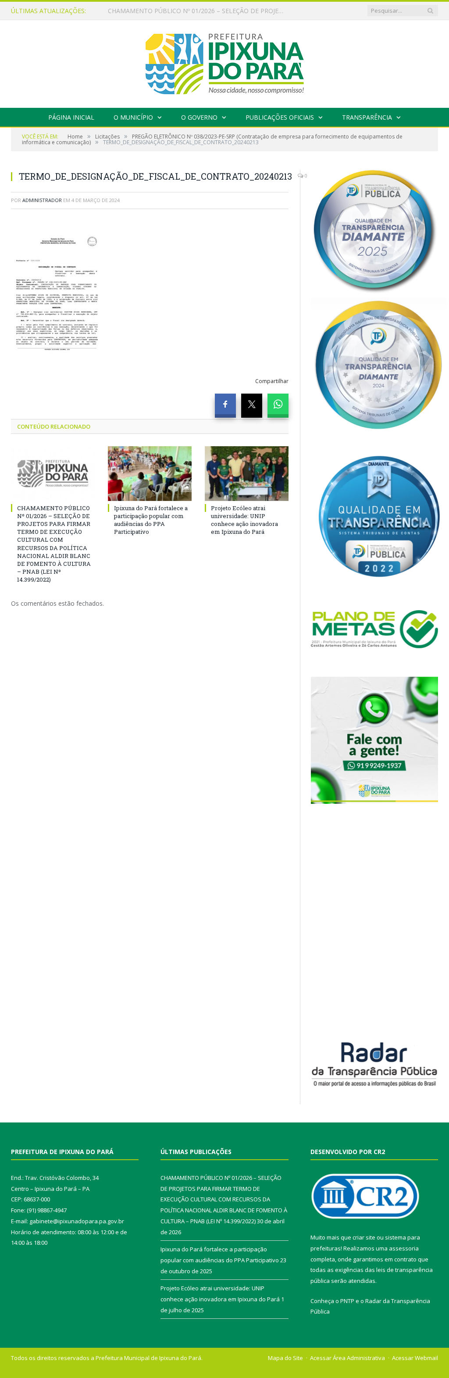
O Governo (199, 117)
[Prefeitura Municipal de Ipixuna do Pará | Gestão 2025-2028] (224, 62)
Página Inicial (71, 117)
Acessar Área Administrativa (347, 1358)
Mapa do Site (285, 1358)
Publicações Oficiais (280, 117)
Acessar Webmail (415, 1358)
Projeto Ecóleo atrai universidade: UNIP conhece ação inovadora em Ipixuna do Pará (244, 520)
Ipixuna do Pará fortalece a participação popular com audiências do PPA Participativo (198, 11)
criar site (364, 1237)
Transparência (367, 117)
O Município (133, 117)
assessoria (404, 1248)
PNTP (347, 1301)
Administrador (42, 200)
